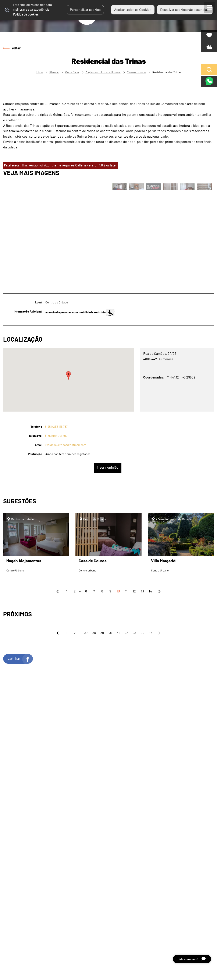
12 (134, 591)
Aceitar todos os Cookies (132, 9)
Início (39, 72)
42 (126, 633)
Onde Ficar (72, 72)
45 (150, 633)
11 (126, 591)
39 (102, 633)
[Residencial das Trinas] (108, 482)
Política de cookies (26, 14)
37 (86, 633)
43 (134, 633)
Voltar (16, 48)
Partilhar (13, 658)
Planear (54, 72)
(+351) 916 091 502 (56, 435)
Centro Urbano (136, 72)
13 (142, 591)
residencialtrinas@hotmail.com (65, 445)
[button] (68, 375)
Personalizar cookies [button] (85, 9)
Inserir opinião (107, 467)
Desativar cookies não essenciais (184, 9)
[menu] (209, 7)
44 (142, 633)
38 (94, 633)
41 (118, 633)
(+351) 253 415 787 (56, 426)
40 (110, 633)
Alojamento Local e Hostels (103, 72)
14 (150, 591)
